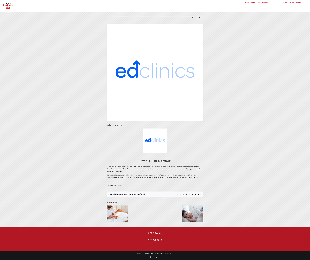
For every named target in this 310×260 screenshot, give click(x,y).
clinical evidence (178, 175)
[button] (305, 2)
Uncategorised (117, 185)
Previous (195, 18)
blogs (163, 175)
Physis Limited (149, 253)
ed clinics (148, 166)
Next (200, 18)
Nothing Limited (159, 253)
